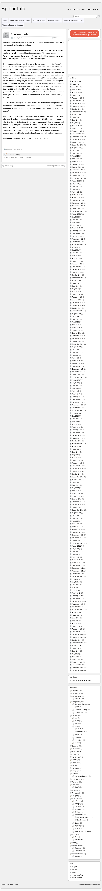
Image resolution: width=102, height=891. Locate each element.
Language (75, 771)
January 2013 (76, 532)
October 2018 (76, 341)
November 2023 (77, 173)
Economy (75, 746)
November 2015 (77, 438)
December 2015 (77, 435)
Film (76, 723)
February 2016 (77, 430)
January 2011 (76, 599)
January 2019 (76, 333)
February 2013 (77, 529)
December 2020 (77, 269)
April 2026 (75, 92)
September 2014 (77, 477)
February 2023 (77, 197)
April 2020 (75, 291)
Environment (76, 751)
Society (74, 834)
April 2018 (75, 358)
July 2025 (75, 117)
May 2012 (75, 554)
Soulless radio (20, 34)
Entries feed (76, 872)
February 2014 (77, 496)
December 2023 (77, 170)
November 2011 (77, 571)
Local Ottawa (76, 779)
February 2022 (77, 231)
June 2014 (75, 485)
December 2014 (77, 468)
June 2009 (75, 651)
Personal (75, 782)
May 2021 (75, 255)
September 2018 (77, 344)
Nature (77, 823)
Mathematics (79, 815)
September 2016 (77, 410)
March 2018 (76, 361)
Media (77, 726)
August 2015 (76, 446)
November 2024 (77, 139)
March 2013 (76, 527)
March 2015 (76, 460)
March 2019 (76, 327)
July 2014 (75, 482)
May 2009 (75, 654)
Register (75, 867)
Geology (77, 812)
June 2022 (75, 220)
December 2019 (77, 303)
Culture (74, 715)
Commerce (76, 693)
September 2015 (77, 444)
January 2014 (76, 499)
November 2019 (77, 305)
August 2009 (76, 645)
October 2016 (76, 408)
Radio (21, 38)
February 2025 (77, 131)
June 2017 (75, 386)
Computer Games (81, 704)
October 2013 (76, 507)
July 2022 (75, 217)
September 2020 (77, 278)
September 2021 (77, 245)
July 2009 (75, 648)
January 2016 (76, 432)
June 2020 (75, 286)
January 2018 (76, 366)
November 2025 (77, 106)
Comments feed (77, 875)
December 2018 (77, 336)
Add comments (58, 38)
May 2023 (75, 189)
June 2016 (75, 419)
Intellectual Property (81, 776)
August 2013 (76, 513)
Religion (75, 796)
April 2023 (75, 192)
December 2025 (77, 103)
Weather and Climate (82, 831)
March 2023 (76, 195)
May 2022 (75, 222)
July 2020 (75, 283)
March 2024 (76, 162)
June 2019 (75, 319)
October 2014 (76, 474)
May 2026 (75, 90)
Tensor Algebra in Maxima (12, 25)
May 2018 (75, 355)
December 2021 (77, 236)
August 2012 (76, 546)
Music (77, 735)
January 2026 (76, 101)
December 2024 (77, 137)
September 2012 (77, 543)
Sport (74, 843)
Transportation (77, 854)
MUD (79, 707)
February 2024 (77, 164)
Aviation (77, 856)
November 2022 (77, 206)
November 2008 (77, 670)
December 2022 (77, 203)
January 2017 (76, 399)
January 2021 (76, 267)
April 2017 (75, 391)
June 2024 (75, 153)
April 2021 (75, 258)
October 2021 (76, 242)
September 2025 (77, 112)
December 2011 (77, 568)
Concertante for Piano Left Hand (46, 81)
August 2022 (76, 214)
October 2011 (76, 574)
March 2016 (76, 427)
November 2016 (77, 405)
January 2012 (76, 565)
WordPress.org (77, 878)
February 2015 (77, 463)
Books (77, 721)
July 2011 (75, 582)
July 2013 (75, 516)
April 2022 (75, 225)
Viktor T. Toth (14, 884)
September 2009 (77, 643)
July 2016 (75, 416)
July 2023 (75, 184)
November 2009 (77, 637)
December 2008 (77, 668)
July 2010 (75, 615)
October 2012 (76, 540)
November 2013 (77, 504)
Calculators (78, 848)
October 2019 (76, 308)
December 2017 (77, 369)
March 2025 (76, 128)
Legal (74, 774)
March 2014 (76, 493)
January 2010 (76, 632)
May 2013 (75, 521)
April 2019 (75, 325)
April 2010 (75, 623)
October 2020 (76, 275)
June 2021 (75, 253)
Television (80, 731)
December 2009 (77, 634)
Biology (77, 804)
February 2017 (77, 397)
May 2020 (75, 289)
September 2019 (77, 311)
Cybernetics (79, 712)
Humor (74, 765)
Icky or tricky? (9, 166)
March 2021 (76, 261)
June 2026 (75, 87)
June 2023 (75, 186)
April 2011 (75, 590)
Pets (73, 785)
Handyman (76, 757)
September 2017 (77, 377)
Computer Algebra (83, 817)
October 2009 (76, 640)
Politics (74, 790)
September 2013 (77, 510)
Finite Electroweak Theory (20, 20)
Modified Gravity (39, 20)
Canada (16, 38)
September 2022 (77, 211)
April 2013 (75, 524)
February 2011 (77, 596)
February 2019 (77, 330)
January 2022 (76, 233)
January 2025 (76, 134)
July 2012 (75, 549)
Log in (74, 869)
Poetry (77, 737)
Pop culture (78, 740)
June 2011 (75, 585)
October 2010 (76, 607)
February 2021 (77, 264)
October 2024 (76, 142)
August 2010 (76, 612)
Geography (78, 809)
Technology (76, 846)
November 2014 (77, 471)
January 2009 (76, 665)
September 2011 (77, 576)
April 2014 (75, 491)
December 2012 (77, 535)
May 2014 (75, 488)
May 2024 (75, 156)
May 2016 (75, 422)
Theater (77, 743)
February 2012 (77, 563)
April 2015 (75, 457)
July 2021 (75, 250)
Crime (77, 837)
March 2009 (76, 659)
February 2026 (77, 98)
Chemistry (78, 806)
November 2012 (77, 538)
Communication (77, 696)
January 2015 (76, 466)
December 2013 (77, 502)
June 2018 (75, 352)
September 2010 (77, 609)
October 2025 (76, 109)
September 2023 (77, 178)
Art (75, 718)
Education (75, 749)
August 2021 (76, 247)
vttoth (14, 149)
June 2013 (75, 518)
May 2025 (75, 123)
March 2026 (76, 95)
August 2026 (76, 81)
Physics (77, 826)
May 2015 (75, 455)
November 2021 (77, 239)
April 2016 (75, 424)
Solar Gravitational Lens (73, 20)
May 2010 (75, 621)
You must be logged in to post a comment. (17, 157)
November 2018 (77, 339)
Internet (77, 699)
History (74, 763)
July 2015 (75, 449)
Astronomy (78, 801)
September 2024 (77, 145)
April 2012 (75, 557)
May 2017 (75, 388)
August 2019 (76, 314)
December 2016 (77, 402)
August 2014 (76, 480)
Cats (76, 787)
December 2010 (77, 601)
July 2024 (75, 150)
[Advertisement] (84, 56)
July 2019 (75, 316)
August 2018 (76, 347)
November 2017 (77, 372)
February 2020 (77, 297)
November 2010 (77, 604)
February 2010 (77, 629)
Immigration (79, 840)
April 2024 (75, 159)
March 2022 (76, 228)
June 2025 (75, 120)
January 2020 (76, 300)
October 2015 (76, 441)
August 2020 (76, 280)
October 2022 (76, 209)
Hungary (75, 768)
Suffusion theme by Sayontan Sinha (89, 884)
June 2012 (75, 551)
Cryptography (81, 820)
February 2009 (77, 662)
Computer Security (81, 710)
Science (75, 798)
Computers (76, 702)
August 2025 (76, 114)
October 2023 (76, 175)
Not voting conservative (55, 166)
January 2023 (76, 200)
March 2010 (76, 626)
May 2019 (75, 322)
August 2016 (76, 413)
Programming (76, 793)
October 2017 (76, 374)
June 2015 (75, 452)
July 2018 (75, 350)
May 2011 (75, 587)
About (4, 20)
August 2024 (76, 148)
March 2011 (76, 593)
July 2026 (75, 84)
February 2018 (77, 363)
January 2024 (76, 167)
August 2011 (76, 579)
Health (74, 760)
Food (74, 754)
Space (77, 828)
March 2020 (76, 294)
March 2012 (76, 560)
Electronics (78, 851)
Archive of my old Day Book (81, 680)
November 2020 (77, 272)
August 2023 (76, 181)
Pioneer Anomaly (54, 20)
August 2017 (76, 380)
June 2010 (75, 618)
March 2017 (76, 394)
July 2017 (75, 383)
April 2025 (75, 126)
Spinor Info (13, 8)
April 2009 (75, 657)
